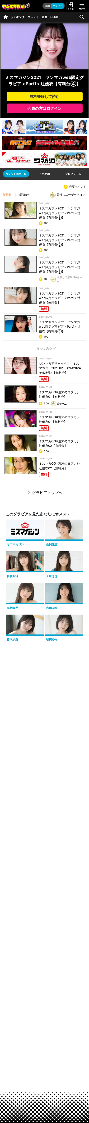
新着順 (7, 194)
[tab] (16, 173)
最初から (25, 194)
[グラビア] (5, 17)
